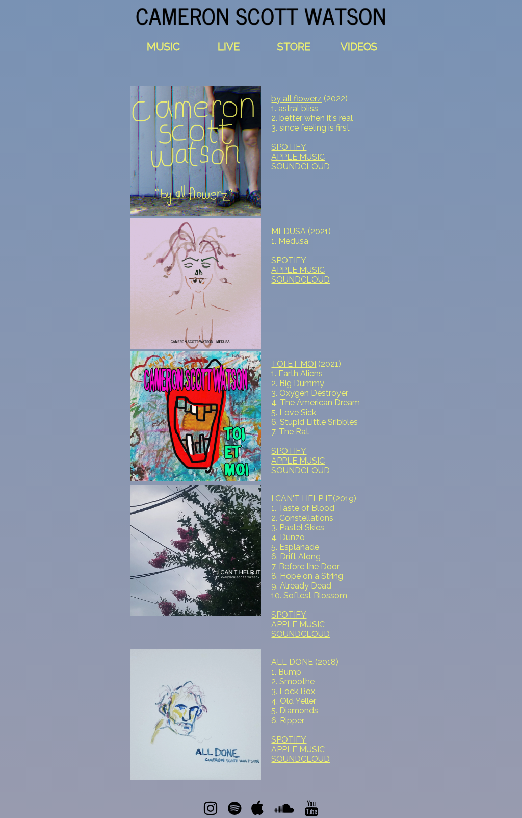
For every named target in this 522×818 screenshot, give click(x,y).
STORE (293, 47)
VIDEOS (359, 47)
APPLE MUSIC (298, 157)
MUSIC (163, 47)
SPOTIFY (288, 147)
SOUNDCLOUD (300, 166)
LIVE (229, 47)
